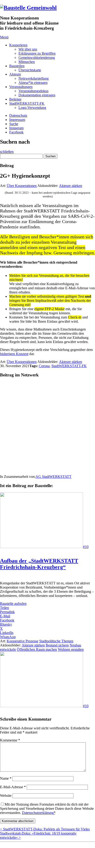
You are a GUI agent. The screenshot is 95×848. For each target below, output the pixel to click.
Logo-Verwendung (32, 108)
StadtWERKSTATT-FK (27, 103)
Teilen (4, 608)
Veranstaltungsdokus (33, 91)
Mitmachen (26, 62)
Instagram (16, 128)
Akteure (15, 74)
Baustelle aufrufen (13, 603)
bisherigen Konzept (14, 354)
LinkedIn (6, 633)
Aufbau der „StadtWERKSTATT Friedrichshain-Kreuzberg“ (39, 564)
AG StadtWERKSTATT (53, 477)
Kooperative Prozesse (22, 641)
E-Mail (5, 616)
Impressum (17, 120)
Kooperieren (18, 45)
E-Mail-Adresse (13, 787)
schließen (7, 152)
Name (6, 778)
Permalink (7, 612)
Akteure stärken (70, 186)
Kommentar (10, 740)
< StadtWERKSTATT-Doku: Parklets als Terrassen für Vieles (45, 829)
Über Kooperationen (22, 186)
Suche (13, 124)
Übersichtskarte (29, 70)
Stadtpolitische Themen (56, 641)
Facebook (16, 132)
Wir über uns (27, 49)
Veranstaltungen (21, 87)
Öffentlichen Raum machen (37, 649)
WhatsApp (8, 637)
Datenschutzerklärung (38, 813)
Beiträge (15, 99)
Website (6, 796)
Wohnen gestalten (71, 649)
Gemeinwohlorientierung (36, 58)
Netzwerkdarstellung (33, 78)
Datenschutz (18, 115)
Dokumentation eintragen (36, 95)
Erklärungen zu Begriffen (37, 53)
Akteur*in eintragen (33, 83)
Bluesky (6, 624)
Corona (44, 366)
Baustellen (16, 66)
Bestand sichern (57, 645)
